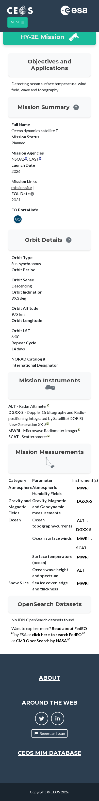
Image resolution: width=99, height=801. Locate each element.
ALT (81, 520)
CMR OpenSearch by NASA (42, 640)
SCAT (81, 547)
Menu (16, 22)
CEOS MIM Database (49, 752)
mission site (21, 187)
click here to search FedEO (57, 634)
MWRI (83, 487)
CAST (34, 159)
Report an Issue (52, 733)
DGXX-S (84, 501)
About (49, 677)
